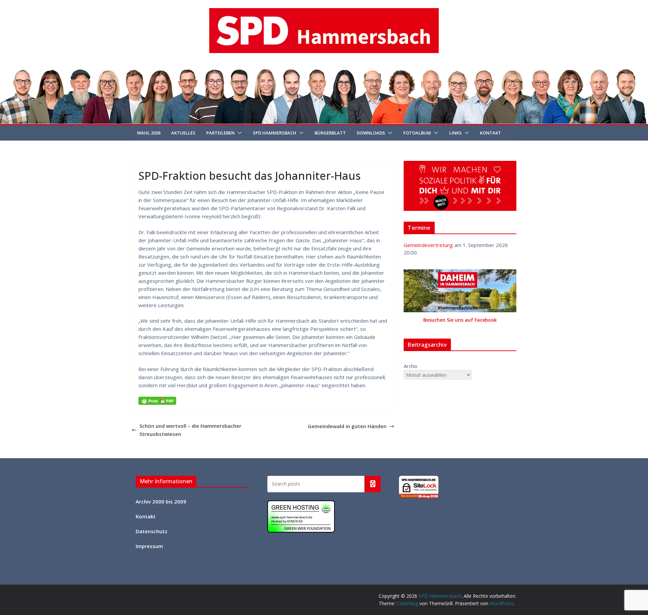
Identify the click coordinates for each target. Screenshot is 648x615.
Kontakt (490, 133)
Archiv (410, 366)
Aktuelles (183, 133)
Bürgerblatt (330, 133)
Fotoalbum (417, 133)
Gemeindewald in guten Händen (347, 426)
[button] (238, 132)
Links (455, 133)
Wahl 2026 (148, 133)
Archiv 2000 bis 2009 (161, 501)
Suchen (372, 484)
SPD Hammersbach (274, 133)
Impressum (149, 546)
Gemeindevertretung (428, 245)
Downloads (371, 133)
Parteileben (220, 133)
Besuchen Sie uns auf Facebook (460, 320)
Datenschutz (151, 531)
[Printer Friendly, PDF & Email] (157, 401)
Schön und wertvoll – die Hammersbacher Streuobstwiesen (190, 429)
